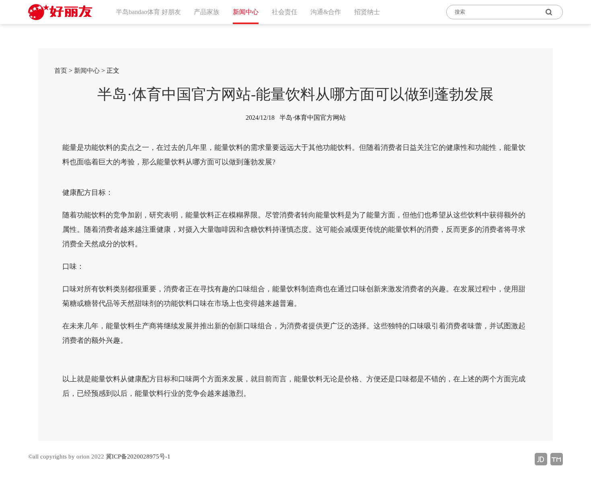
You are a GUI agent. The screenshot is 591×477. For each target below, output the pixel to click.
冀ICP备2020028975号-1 (138, 456)
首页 (60, 70)
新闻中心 (87, 70)
